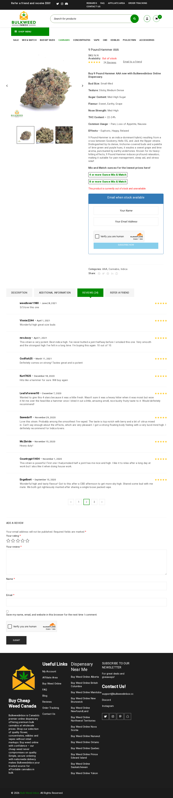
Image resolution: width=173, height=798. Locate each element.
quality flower (19, 732)
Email (10, 595)
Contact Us (93, 6)
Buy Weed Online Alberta (85, 676)
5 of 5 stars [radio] (27, 541)
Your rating (13, 535)
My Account (49, 671)
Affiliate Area (116, 3)
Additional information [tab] (55, 292)
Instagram (108, 706)
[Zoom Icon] (44, 86)
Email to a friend (132, 61)
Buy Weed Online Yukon (84, 773)
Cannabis (114, 269)
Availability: (94, 58)
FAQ (102, 3)
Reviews (110, 62)
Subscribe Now (126, 245)
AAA (104, 269)
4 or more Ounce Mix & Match (107, 174)
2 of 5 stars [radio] (13, 541)
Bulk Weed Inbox (29, 792)
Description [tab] (19, 292)
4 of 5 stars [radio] (23, 541)
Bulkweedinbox (25, 762)
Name (10, 578)
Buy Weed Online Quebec (85, 748)
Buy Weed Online (51, 683)
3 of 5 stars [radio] (18, 541)
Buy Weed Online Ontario (85, 742)
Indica (124, 269)
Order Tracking (137, 3)
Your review (14, 546)
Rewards (91, 3)
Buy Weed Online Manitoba (86, 692)
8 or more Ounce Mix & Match (107, 181)
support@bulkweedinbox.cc (117, 693)
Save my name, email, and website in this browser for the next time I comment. (51, 614)
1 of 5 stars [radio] (8, 541)
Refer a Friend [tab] (119, 292)
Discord (106, 699)
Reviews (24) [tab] (90, 292)
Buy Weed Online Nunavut (85, 736)
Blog (44, 695)
